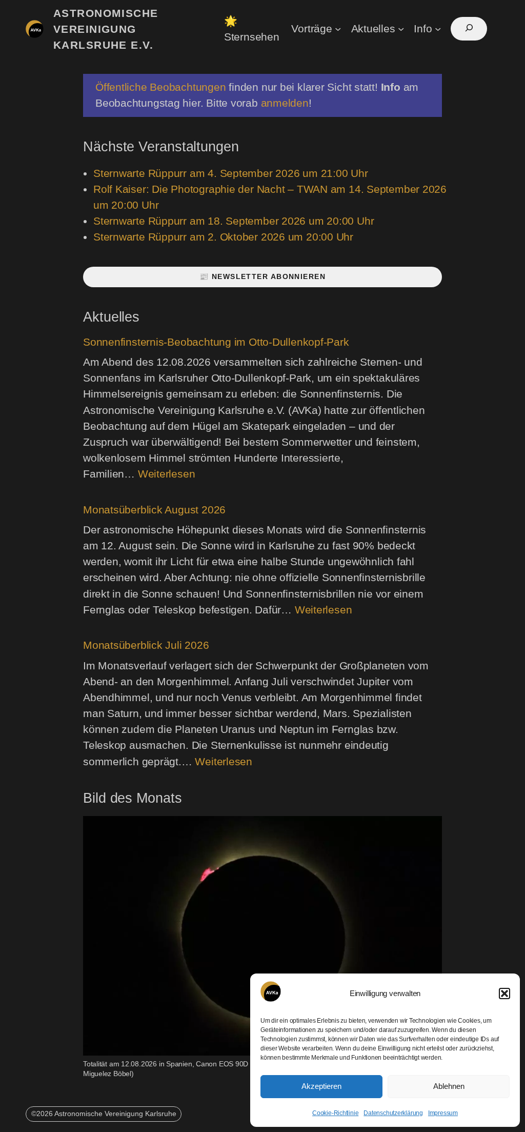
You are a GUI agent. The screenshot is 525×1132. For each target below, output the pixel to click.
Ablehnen (449, 1086)
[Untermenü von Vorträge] (338, 28)
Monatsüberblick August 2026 (154, 509)
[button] (504, 993)
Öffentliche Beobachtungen (160, 87)
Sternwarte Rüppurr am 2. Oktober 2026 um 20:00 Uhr (223, 237)
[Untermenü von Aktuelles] (401, 28)
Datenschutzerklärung (393, 1113)
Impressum (443, 1113)
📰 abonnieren (262, 276)
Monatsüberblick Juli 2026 (146, 645)
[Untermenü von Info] (438, 28)
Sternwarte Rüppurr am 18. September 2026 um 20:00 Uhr (233, 221)
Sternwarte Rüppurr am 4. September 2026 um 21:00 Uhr (230, 173)
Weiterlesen (166, 474)
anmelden (285, 103)
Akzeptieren (321, 1086)
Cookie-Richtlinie (335, 1113)
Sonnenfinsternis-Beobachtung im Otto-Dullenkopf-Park (216, 342)
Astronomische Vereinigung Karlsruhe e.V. (105, 29)
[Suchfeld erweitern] (469, 29)
